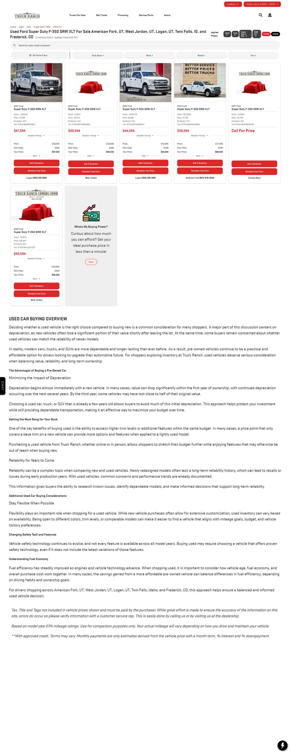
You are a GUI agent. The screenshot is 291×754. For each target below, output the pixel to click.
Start (91, 262)
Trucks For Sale (77, 15)
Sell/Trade (101, 15)
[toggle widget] (283, 746)
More (35, 156)
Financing (123, 15)
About (167, 15)
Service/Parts (146, 15)
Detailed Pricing (34, 135)
